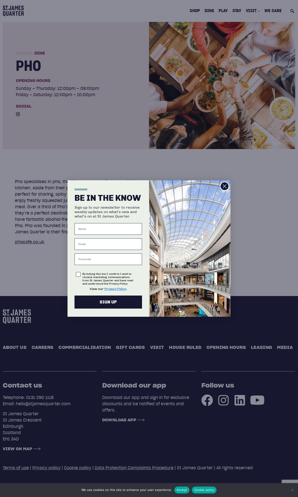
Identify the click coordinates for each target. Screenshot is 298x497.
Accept (182, 490)
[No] (292, 490)
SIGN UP (108, 302)
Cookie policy (204, 490)
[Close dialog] (224, 186)
